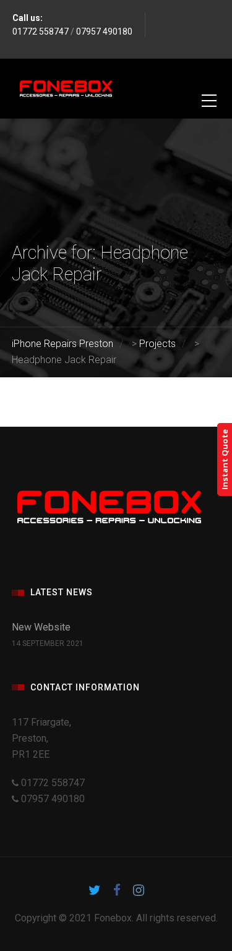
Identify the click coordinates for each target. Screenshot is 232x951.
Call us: (27, 18)
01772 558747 (40, 31)
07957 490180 (104, 31)
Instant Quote (224, 459)
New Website (41, 627)
